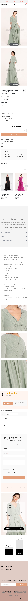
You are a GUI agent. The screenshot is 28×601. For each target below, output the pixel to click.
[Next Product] (26, 90)
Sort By (3, 414)
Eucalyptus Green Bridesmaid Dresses (18, 594)
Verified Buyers (7, 418)
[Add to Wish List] (25, 130)
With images (6, 425)
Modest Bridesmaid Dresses (9, 591)
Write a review (8, 403)
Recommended (7, 422)
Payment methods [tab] (5, 573)
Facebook (2, 99)
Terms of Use (8, 588)
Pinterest (7, 99)
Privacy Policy (15, 588)
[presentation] (26, 186)
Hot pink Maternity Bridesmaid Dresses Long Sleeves (19, 194)
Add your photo (6, 468)
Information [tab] (7, 566)
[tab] (14, 213)
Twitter (5, 99)
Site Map (20, 588)
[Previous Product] (24, 90)
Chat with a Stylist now (17, 165)
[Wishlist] (20, 4)
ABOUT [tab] (2, 566)
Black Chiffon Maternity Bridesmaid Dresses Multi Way (6, 194)
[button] (23, 169)
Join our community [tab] (6, 569)
